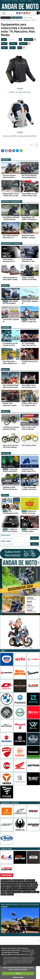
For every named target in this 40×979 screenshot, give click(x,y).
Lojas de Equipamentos (28, 887)
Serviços (10, 894)
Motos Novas (30, 880)
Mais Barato (28, 39)
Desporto (5, 369)
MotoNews (5, 160)
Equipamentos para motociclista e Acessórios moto (19, 883)
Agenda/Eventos (18, 880)
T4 (19, 47)
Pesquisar (34, 538)
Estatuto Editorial (22, 948)
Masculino (23, 43)
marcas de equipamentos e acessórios (11, 20)
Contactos (4, 948)
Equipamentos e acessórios (11, 243)
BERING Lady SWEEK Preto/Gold (19, 92)
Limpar (4, 39)
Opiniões (5, 285)
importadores (26, 20)
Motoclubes (27, 892)
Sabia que (5, 411)
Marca (4, 43)
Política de (18, 977)
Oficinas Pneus (14, 887)
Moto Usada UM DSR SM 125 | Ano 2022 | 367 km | (19, 905)
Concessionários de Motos (10, 885)
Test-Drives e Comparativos (11, 201)
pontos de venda (27, 17)
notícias (33, 20)
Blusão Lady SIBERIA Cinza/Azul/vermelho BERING (19, 136)
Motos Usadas (6, 880)
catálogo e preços (17, 17)
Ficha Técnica (12, 948)
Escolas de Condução (13, 892)
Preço (12, 47)
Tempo (4, 47)
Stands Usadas (26, 885)
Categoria (12, 43)
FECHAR (18, 973)
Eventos (4, 495)
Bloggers (36, 892)
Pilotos (3, 894)
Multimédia (6, 327)
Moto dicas (5, 453)
